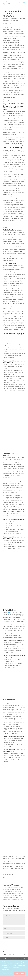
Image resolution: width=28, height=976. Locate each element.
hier (6, 860)
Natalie (7, 18)
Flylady (4, 457)
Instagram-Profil (7, 862)
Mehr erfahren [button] (6, 969)
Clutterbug (10, 612)
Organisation (6, 20)
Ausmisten (22, 18)
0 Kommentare (14, 20)
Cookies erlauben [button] (19, 973)
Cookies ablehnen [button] (7, 973)
